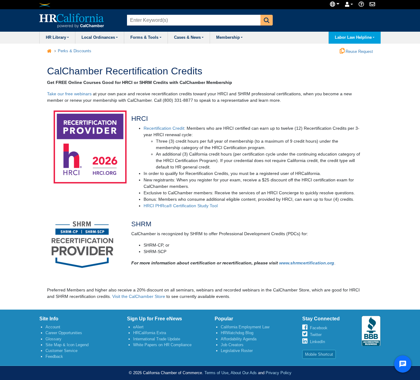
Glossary (53, 339)
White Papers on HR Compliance (162, 344)
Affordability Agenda (238, 339)
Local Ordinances (98, 37)
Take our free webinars (69, 93)
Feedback (54, 356)
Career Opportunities (64, 333)
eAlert (138, 327)
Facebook (318, 328)
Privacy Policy (278, 372)
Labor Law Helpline (353, 37)
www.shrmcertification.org (306, 262)
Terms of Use (216, 372)
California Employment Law (245, 327)
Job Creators (232, 344)
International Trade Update (156, 339)
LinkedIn (317, 341)
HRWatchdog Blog (237, 333)
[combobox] (193, 20)
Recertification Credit (164, 128)
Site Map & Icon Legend (67, 344)
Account (53, 327)
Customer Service (61, 350)
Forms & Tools (144, 37)
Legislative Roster (237, 350)
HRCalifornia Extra (149, 333)
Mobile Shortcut (319, 354)
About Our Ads (244, 372)
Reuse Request (358, 51)
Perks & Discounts (74, 51)
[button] (266, 20)
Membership (228, 37)
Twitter (316, 334)
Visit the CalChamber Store (138, 296)
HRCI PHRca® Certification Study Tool (181, 205)
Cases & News (187, 37)
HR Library (56, 37)
